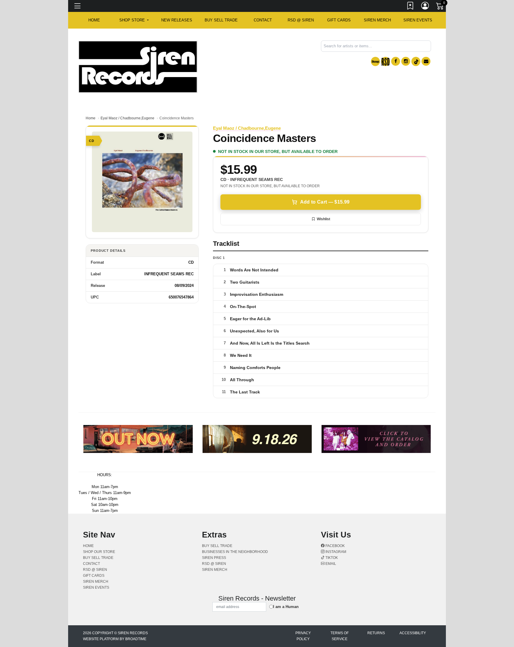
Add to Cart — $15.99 (325, 201)
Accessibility (412, 633)
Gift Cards (339, 20)
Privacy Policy (303, 636)
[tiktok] (416, 61)
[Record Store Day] (385, 61)
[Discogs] (375, 61)
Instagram (335, 552)
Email (330, 564)
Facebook (335, 546)
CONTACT (263, 20)
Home (90, 118)
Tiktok (331, 558)
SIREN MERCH (377, 20)
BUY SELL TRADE (221, 20)
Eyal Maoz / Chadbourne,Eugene (127, 118)
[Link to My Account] (425, 6)
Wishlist (323, 219)
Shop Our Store (99, 552)
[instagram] (406, 61)
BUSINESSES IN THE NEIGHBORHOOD (235, 552)
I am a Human (286, 606)
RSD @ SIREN (301, 20)
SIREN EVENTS (417, 20)
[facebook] (396, 61)
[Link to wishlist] (410, 6)
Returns (376, 633)
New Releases (176, 20)
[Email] (426, 61)
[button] (134, 20)
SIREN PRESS (214, 558)
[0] (440, 7)
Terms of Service (339, 636)
